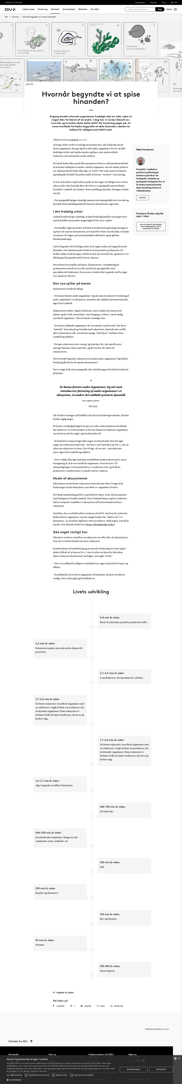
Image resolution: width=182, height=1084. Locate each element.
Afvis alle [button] (161, 1069)
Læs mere (43, 1071)
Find (163, 2)
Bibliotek (82, 9)
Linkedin (87, 1006)
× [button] (179, 1058)
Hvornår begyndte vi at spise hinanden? (39, 17)
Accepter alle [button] (133, 1069)
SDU (6, 17)
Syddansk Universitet (13, 2)
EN (176, 2)
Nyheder (55, 9)
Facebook (61, 1006)
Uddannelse (28, 9)
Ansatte (153, 2)
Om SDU (95, 9)
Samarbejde (69, 9)
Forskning (43, 9)
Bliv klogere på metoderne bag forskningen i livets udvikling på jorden (151, 226)
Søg (160, 9)
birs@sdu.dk (73, 140)
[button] (8, 1075)
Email (102, 1006)
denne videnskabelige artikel (100, 524)
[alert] (91, 1069)
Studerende (140, 2)
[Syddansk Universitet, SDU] (10, 9)
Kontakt (142, 198)
